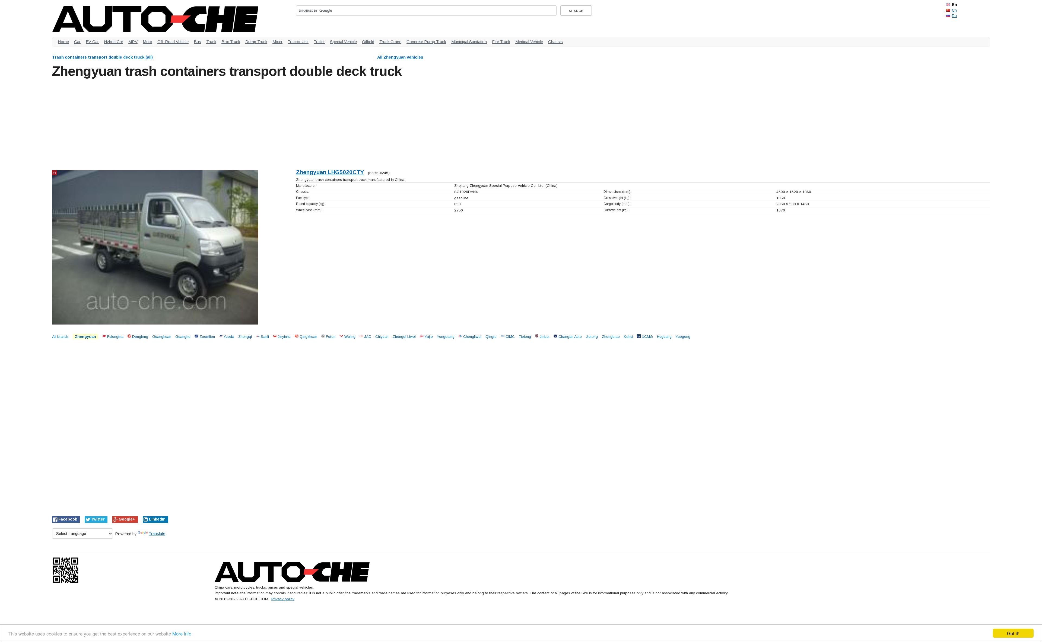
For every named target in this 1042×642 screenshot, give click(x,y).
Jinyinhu (284, 337)
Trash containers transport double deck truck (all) (102, 57)
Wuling (349, 337)
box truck (230, 41)
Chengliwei (471, 337)
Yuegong (683, 337)
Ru (954, 16)
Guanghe (182, 337)
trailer (319, 41)
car (77, 41)
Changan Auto (569, 337)
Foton (330, 337)
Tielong (525, 337)
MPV (133, 41)
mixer (277, 41)
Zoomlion (206, 337)
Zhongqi (245, 337)
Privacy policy (282, 599)
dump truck (256, 41)
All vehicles (400, 57)
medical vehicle (529, 41)
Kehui (628, 337)
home (63, 41)
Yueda (228, 337)
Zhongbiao (611, 337)
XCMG (647, 337)
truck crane (390, 41)
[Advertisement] (215, 123)
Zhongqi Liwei (404, 337)
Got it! (1013, 633)
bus (197, 41)
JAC (367, 337)
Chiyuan (382, 337)
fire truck (501, 41)
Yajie (428, 337)
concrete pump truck (426, 41)
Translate (157, 533)
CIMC (509, 337)
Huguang (664, 337)
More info (181, 633)
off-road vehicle (173, 41)
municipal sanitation (469, 41)
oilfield (368, 41)
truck (211, 41)
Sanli (264, 337)
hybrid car (113, 41)
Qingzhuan (307, 337)
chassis (555, 41)
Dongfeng (139, 337)
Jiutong (592, 337)
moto (147, 41)
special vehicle (343, 41)
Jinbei (544, 337)
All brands (60, 337)
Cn (954, 10)
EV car (92, 41)
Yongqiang (446, 337)
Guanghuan (161, 337)
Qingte (491, 337)
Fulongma (114, 337)
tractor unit (298, 41)
